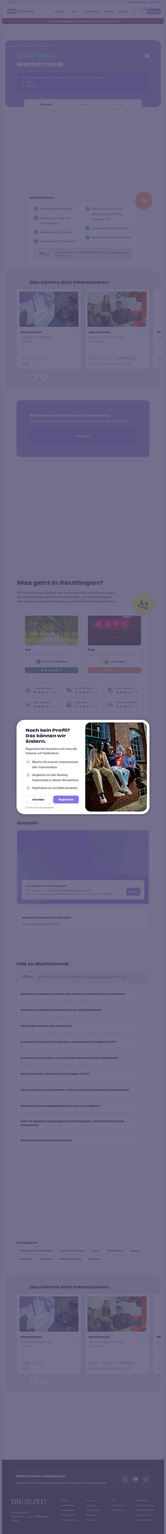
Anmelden (38, 799)
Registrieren (66, 799)
